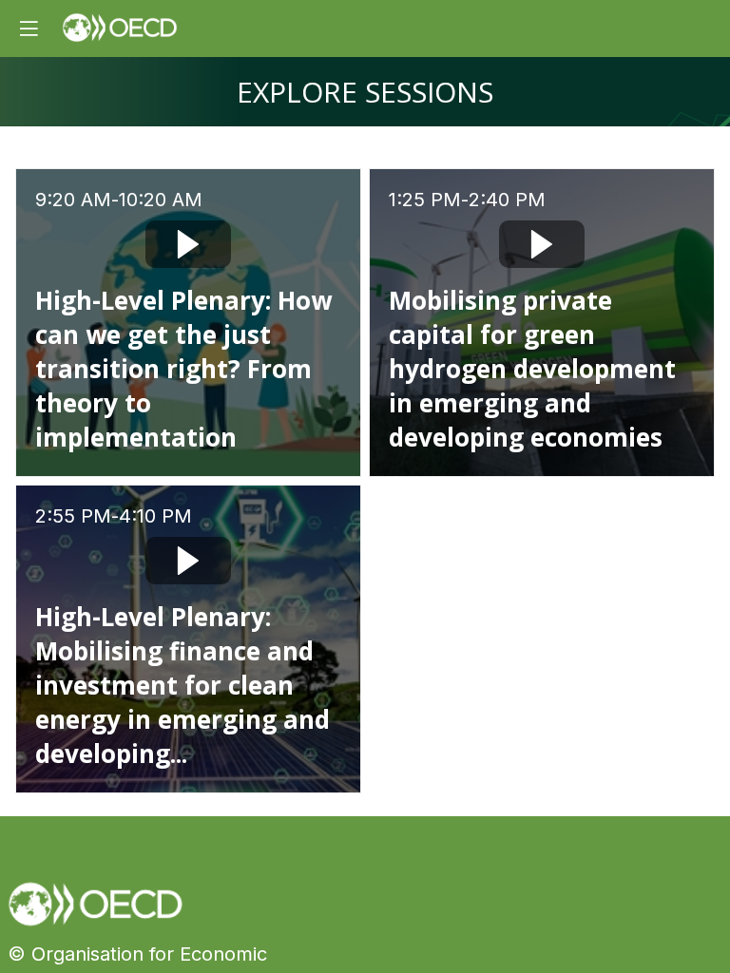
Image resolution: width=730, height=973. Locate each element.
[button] (28, 28)
